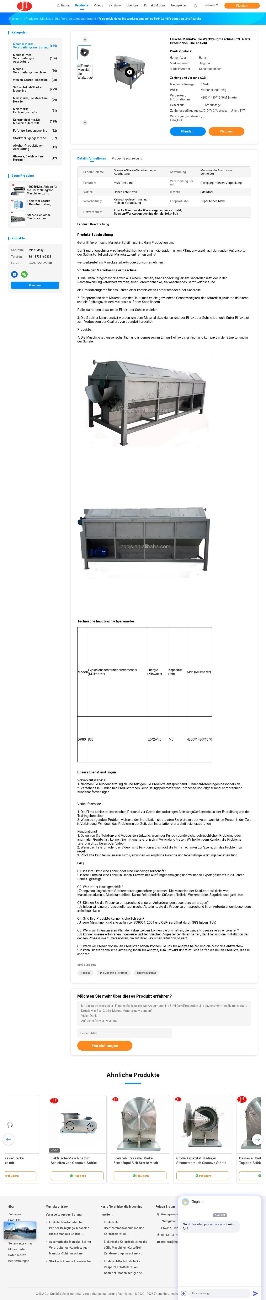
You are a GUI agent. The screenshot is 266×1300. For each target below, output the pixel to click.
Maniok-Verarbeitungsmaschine (35, 70)
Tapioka (85, 972)
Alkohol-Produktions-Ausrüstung (35, 147)
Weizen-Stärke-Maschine (35, 80)
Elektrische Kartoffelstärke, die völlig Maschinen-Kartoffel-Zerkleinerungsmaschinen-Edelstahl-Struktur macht (125, 1248)
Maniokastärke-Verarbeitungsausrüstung (35, 45)
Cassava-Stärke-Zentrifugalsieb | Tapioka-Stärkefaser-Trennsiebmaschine (224, 1162)
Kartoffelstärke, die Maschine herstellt (35, 121)
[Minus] (255, 1201)
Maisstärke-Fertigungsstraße (35, 110)
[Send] (255, 1293)
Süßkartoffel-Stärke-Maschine (35, 89)
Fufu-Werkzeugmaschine (35, 130)
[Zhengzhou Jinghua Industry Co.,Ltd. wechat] (24, 274)
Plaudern (242, 5)
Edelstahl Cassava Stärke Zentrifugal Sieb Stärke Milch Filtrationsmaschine (96, 1162)
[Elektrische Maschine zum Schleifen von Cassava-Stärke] (38, 1124)
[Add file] (184, 1293)
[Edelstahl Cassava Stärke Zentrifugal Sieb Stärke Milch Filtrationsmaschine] (100, 1124)
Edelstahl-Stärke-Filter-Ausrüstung (39, 202)
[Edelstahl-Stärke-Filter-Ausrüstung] (18, 205)
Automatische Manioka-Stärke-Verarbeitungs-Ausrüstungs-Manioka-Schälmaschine (70, 1247)
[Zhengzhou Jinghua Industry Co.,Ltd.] (24, 6)
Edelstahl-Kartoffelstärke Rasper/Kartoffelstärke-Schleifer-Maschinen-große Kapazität (123, 1268)
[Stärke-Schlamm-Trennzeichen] (18, 219)
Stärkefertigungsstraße (35, 138)
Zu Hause (14, 1214)
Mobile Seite (16, 1249)
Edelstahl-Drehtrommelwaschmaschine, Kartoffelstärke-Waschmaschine (124, 1229)
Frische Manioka (146, 972)
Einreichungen (104, 1045)
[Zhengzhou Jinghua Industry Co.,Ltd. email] (14, 274)
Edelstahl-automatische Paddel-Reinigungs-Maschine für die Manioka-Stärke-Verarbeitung (69, 1229)
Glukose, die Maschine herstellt (35, 158)
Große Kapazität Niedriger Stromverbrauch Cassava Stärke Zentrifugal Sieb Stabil (161, 1162)
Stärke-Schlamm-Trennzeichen (39, 216)
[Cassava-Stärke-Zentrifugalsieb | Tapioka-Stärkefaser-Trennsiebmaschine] (226, 1124)
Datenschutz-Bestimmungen (18, 1258)
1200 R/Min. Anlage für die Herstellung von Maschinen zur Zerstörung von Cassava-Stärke (42, 190)
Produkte (14, 1220)
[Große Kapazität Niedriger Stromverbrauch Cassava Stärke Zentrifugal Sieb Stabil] (163, 1124)
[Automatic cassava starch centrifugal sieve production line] (130, 72)
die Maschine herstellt (113, 972)
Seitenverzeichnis (20, 1243)
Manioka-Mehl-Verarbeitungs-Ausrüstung (35, 58)
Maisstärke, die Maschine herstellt (35, 99)
